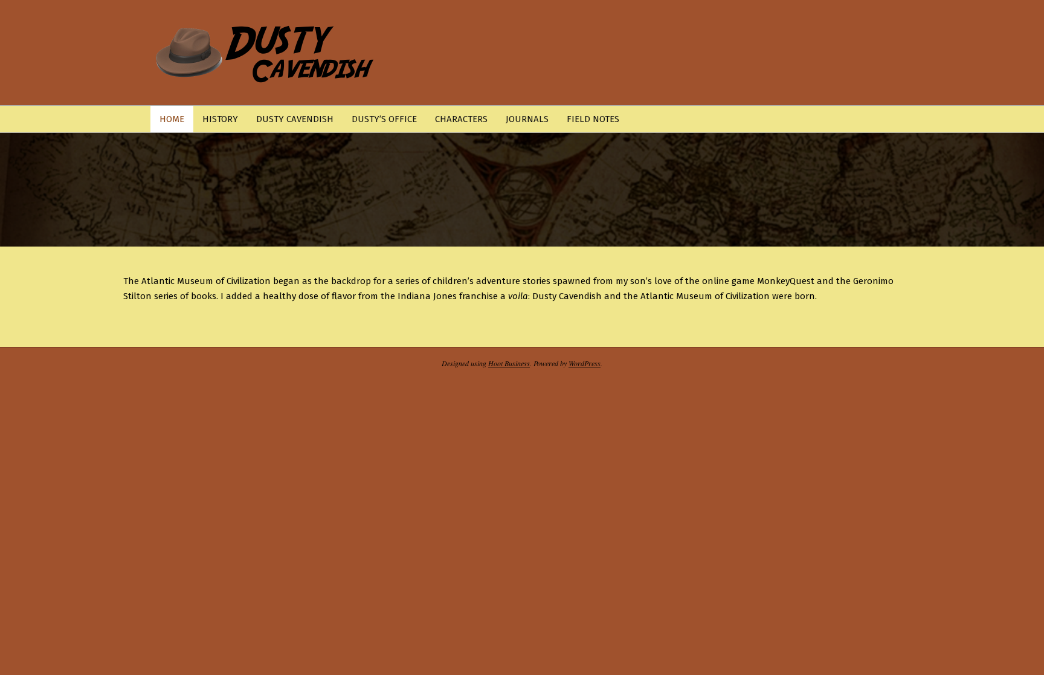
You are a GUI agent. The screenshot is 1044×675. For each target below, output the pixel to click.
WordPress (585, 363)
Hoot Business (509, 363)
